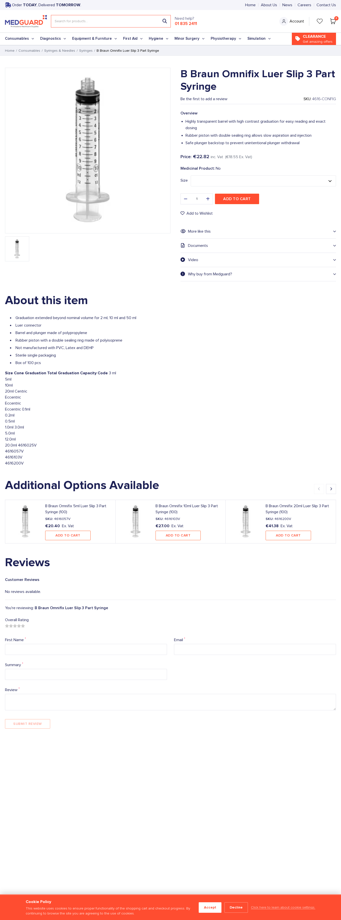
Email (179, 639)
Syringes (86, 51)
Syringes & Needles (59, 51)
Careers (304, 5)
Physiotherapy (223, 38)
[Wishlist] (320, 21)
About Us (269, 5)
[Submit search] (164, 21)
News (287, 5)
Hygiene (156, 38)
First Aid (130, 38)
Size (184, 180)
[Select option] (263, 180)
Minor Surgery (186, 38)
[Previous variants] (319, 489)
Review (12, 689)
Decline (236, 907)
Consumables (17, 38)
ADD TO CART (67, 535)
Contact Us (326, 5)
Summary (14, 664)
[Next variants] (331, 489)
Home (250, 5)
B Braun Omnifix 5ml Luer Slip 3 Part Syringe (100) (75, 509)
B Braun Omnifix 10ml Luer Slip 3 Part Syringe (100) (187, 509)
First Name (15, 639)
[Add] (208, 198)
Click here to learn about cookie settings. (283, 908)
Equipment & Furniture (92, 38)
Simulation (256, 38)
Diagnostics (50, 38)
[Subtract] (185, 198)
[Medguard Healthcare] (26, 21)
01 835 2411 (186, 23)
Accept (210, 907)
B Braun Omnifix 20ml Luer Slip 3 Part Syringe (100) (297, 509)
